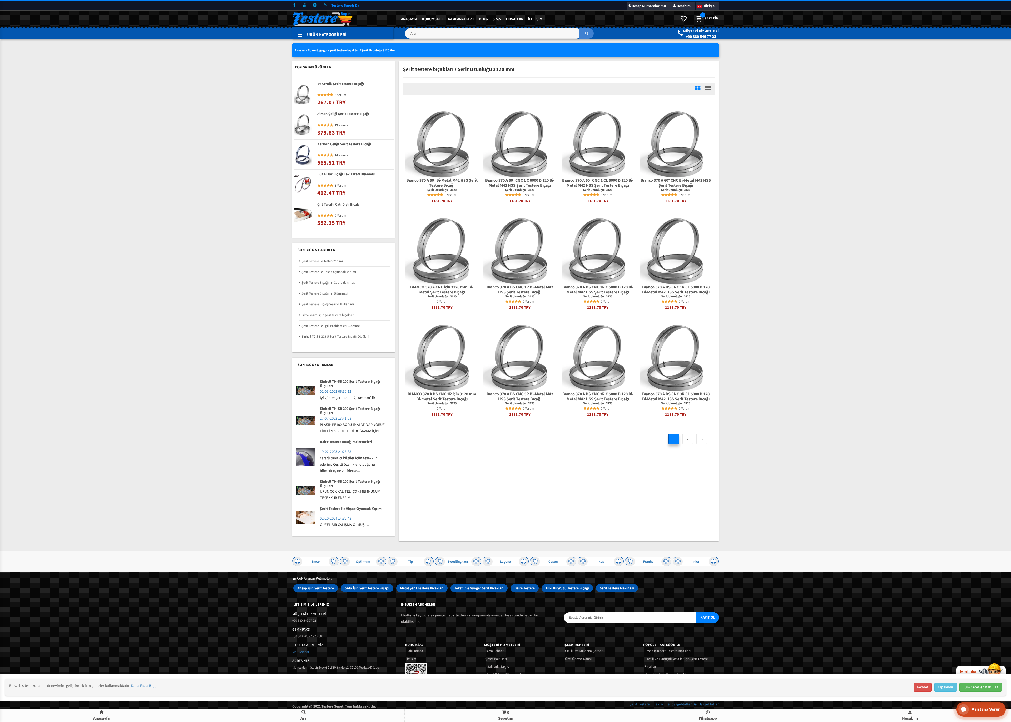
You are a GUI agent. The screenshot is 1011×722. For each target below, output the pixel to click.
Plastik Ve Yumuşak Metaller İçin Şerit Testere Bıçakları (676, 662)
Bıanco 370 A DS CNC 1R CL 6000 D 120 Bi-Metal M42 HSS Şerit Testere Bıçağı (676, 290)
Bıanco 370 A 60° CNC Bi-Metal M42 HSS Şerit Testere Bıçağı (676, 183)
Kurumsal (431, 19)
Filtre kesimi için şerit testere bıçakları (327, 315)
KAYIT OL (707, 617)
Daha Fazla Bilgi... (145, 686)
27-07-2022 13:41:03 (335, 418)
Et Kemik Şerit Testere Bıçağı (340, 84)
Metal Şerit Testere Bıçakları (422, 588)
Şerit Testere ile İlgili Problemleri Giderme (330, 325)
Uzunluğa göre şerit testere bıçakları (334, 50)
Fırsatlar (514, 19)
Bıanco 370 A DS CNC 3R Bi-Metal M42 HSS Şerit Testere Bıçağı (520, 397)
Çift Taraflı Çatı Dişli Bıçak (338, 204)
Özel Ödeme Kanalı (578, 658)
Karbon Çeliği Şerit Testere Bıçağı (344, 144)
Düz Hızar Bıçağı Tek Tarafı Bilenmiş (346, 174)
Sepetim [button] (505, 715)
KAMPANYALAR (460, 19)
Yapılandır (945, 687)
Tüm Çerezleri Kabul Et (980, 687)
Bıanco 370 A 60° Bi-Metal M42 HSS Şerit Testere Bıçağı (442, 183)
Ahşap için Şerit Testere (315, 588)
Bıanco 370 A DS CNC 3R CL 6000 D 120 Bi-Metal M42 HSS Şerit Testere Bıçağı (676, 397)
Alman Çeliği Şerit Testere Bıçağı (343, 114)
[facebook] (294, 5)
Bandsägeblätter (678, 704)
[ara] (586, 33)
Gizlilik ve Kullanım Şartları (584, 651)
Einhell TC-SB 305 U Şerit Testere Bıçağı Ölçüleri (335, 336)
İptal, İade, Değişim (498, 666)
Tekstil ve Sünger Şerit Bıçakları (479, 588)
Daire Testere (524, 588)
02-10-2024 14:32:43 (335, 518)
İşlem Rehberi (494, 651)
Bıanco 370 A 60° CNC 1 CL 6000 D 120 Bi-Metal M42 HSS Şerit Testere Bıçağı (597, 183)
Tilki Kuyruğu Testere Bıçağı (567, 588)
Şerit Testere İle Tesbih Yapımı (322, 261)
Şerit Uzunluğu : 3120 (442, 190)
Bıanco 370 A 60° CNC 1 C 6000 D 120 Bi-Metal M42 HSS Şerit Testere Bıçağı (519, 183)
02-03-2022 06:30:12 (335, 391)
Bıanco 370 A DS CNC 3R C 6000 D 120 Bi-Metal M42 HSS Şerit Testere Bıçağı (597, 397)
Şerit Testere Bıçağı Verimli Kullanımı (327, 304)
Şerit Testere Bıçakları (647, 704)
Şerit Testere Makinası (617, 588)
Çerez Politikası (496, 658)
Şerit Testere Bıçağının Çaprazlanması (328, 282)
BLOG (483, 19)
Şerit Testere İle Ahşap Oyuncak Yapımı (328, 272)
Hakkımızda (414, 651)
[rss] (325, 5)
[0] (698, 19)
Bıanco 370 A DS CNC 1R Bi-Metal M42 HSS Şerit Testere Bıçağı (520, 290)
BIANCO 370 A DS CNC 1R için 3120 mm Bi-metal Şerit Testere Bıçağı (442, 397)
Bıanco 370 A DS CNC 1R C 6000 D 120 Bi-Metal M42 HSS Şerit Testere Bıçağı (597, 290)
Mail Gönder (300, 652)
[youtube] (304, 5)
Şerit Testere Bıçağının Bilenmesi (324, 293)
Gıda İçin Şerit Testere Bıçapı (367, 588)
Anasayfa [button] (101, 718)
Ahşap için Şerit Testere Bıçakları (668, 651)
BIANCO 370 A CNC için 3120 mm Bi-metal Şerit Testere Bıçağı (441, 290)
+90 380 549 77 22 (701, 36)
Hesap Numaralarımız (648, 6)
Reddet (922, 687)
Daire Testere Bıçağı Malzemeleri (346, 442)
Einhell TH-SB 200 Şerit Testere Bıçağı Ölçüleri (350, 384)
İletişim (535, 19)
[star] (428, 195)
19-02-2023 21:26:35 (335, 452)
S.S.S (497, 19)
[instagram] (315, 5)
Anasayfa (409, 19)
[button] (499, 35)
